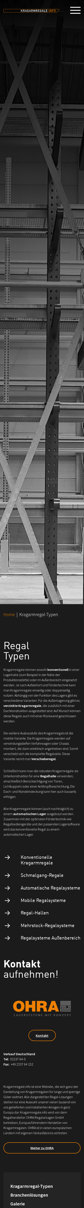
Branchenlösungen (29, 1195)
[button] (77, 10)
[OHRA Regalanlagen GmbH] (31, 10)
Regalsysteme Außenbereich (50, 937)
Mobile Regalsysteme (43, 900)
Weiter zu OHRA (42, 1148)
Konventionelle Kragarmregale (37, 859)
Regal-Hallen (35, 912)
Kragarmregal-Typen (31, 1186)
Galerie (17, 1204)
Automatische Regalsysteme (50, 887)
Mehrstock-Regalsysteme (48, 925)
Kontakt (42, 1035)
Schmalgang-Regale (42, 875)
